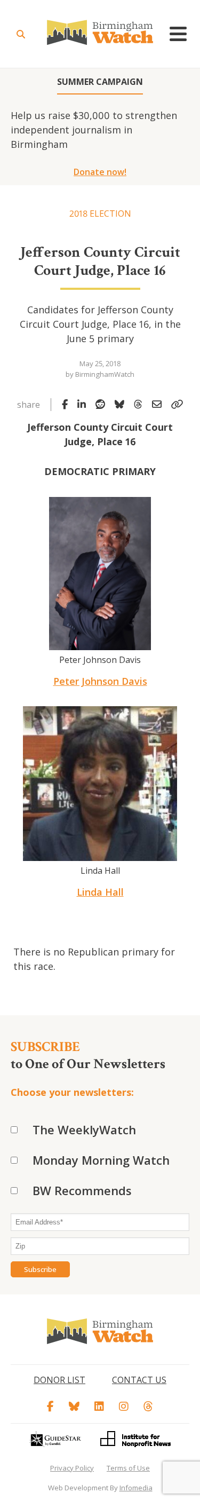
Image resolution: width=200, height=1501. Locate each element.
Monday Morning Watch (101, 1160)
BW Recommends (82, 1190)
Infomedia (136, 1487)
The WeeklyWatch (84, 1129)
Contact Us (139, 1380)
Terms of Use (128, 1468)
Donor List (59, 1380)
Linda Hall (100, 892)
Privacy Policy (72, 1468)
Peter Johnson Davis (100, 681)
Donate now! (100, 172)
